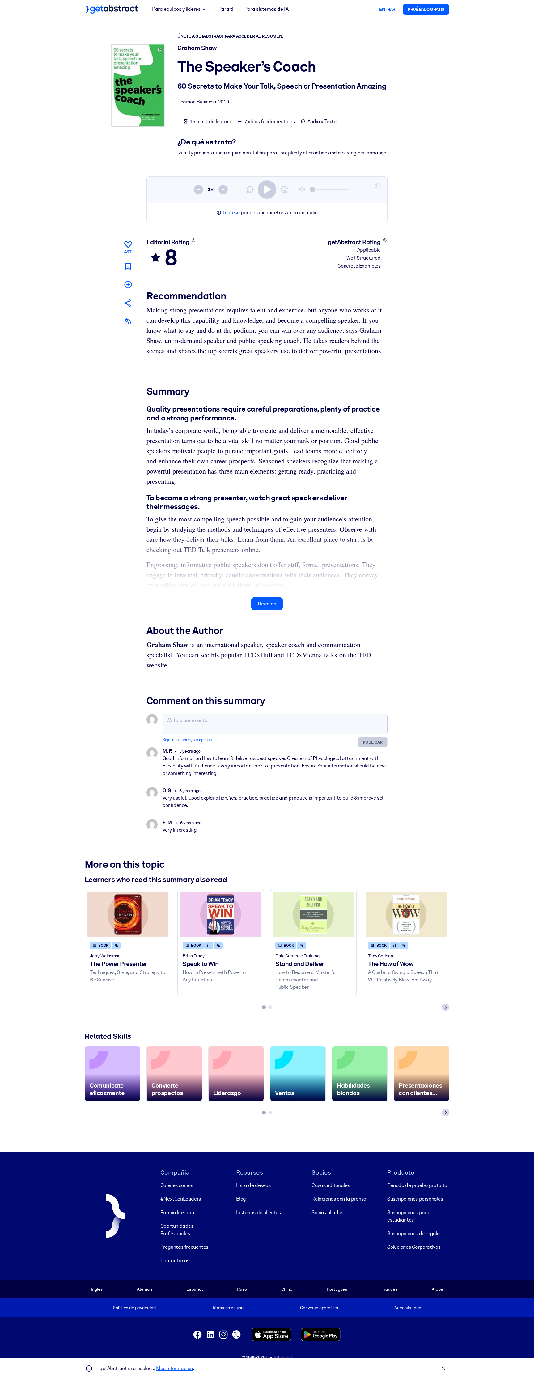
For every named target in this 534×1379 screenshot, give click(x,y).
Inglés (97, 1289)
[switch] (267, 189)
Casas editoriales (331, 1185)
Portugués (337, 1289)
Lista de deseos (253, 1185)
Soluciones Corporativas (414, 1247)
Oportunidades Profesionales (176, 1229)
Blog (241, 1199)
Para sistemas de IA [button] (266, 9)
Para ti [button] (225, 9)
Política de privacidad (134, 1307)
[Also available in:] (128, 321)
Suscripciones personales (415, 1199)
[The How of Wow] (406, 914)
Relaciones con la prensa (339, 1199)
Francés (389, 1289)
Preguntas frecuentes (184, 1247)
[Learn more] (193, 240)
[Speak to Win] (220, 914)
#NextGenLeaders (180, 1199)
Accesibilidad (407, 1307)
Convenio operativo (319, 1307)
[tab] (264, 1007)
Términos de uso (228, 1307)
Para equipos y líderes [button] (176, 9)
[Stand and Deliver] (313, 914)
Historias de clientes (258, 1212)
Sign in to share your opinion (187, 740)
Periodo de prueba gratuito (417, 1185)
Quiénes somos (176, 1185)
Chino (286, 1289)
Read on (267, 604)
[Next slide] (445, 1007)
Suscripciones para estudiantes (408, 1216)
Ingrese (231, 212)
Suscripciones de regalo (413, 1233)
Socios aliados (327, 1212)
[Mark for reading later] (128, 266)
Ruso (242, 1289)
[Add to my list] (128, 284)
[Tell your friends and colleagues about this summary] (128, 303)
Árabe (437, 1289)
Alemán (144, 1289)
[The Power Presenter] (127, 914)
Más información (174, 1368)
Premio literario (177, 1212)
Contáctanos (174, 1261)
